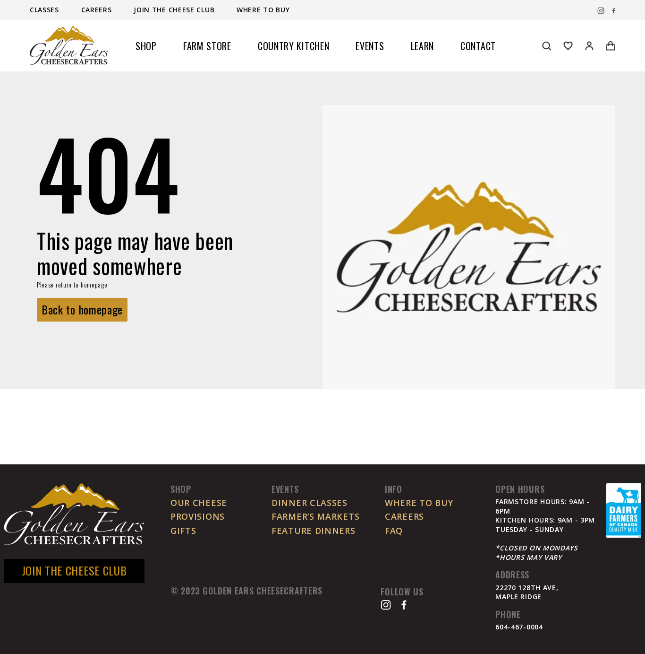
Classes (45, 10)
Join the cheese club (175, 10)
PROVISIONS (197, 516)
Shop (146, 46)
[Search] (547, 46)
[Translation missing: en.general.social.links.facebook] (613, 11)
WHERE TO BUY (419, 502)
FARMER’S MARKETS (315, 516)
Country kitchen (294, 46)
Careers (97, 10)
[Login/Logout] (589, 46)
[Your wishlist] (568, 46)
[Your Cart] (610, 46)
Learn (422, 46)
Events (370, 46)
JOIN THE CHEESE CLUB (74, 570)
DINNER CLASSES (310, 502)
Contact (478, 46)
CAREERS (404, 516)
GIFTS (183, 530)
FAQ (394, 530)
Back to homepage (82, 309)
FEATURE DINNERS (314, 530)
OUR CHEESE (198, 502)
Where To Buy (263, 10)
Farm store (207, 46)
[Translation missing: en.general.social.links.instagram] (600, 11)
